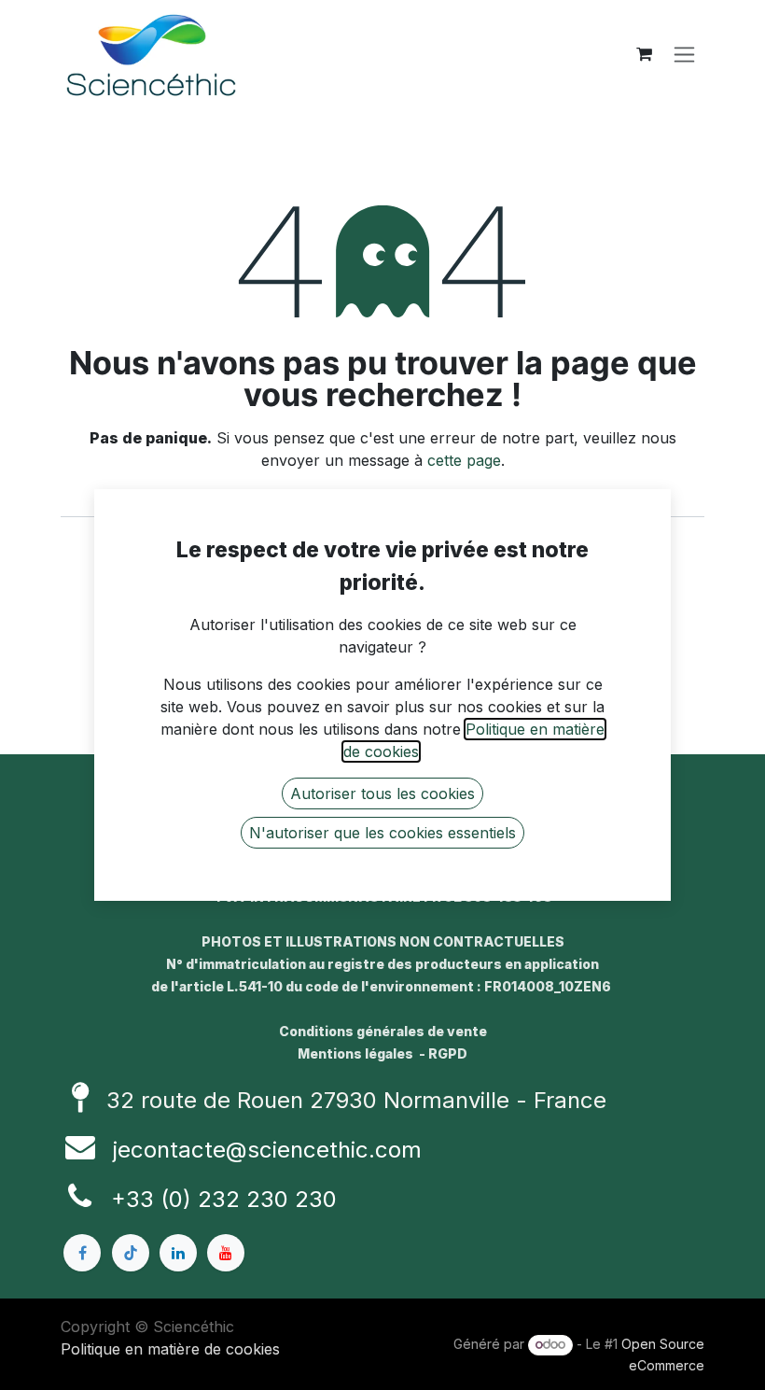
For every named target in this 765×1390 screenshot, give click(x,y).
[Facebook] (82, 1252)
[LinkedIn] (178, 1252)
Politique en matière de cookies (170, 1349)
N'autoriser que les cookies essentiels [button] (382, 832)
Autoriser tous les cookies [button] (382, 793)
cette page (464, 460)
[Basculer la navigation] (684, 55)
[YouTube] (225, 1252)
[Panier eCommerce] (643, 54)
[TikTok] (130, 1252)
